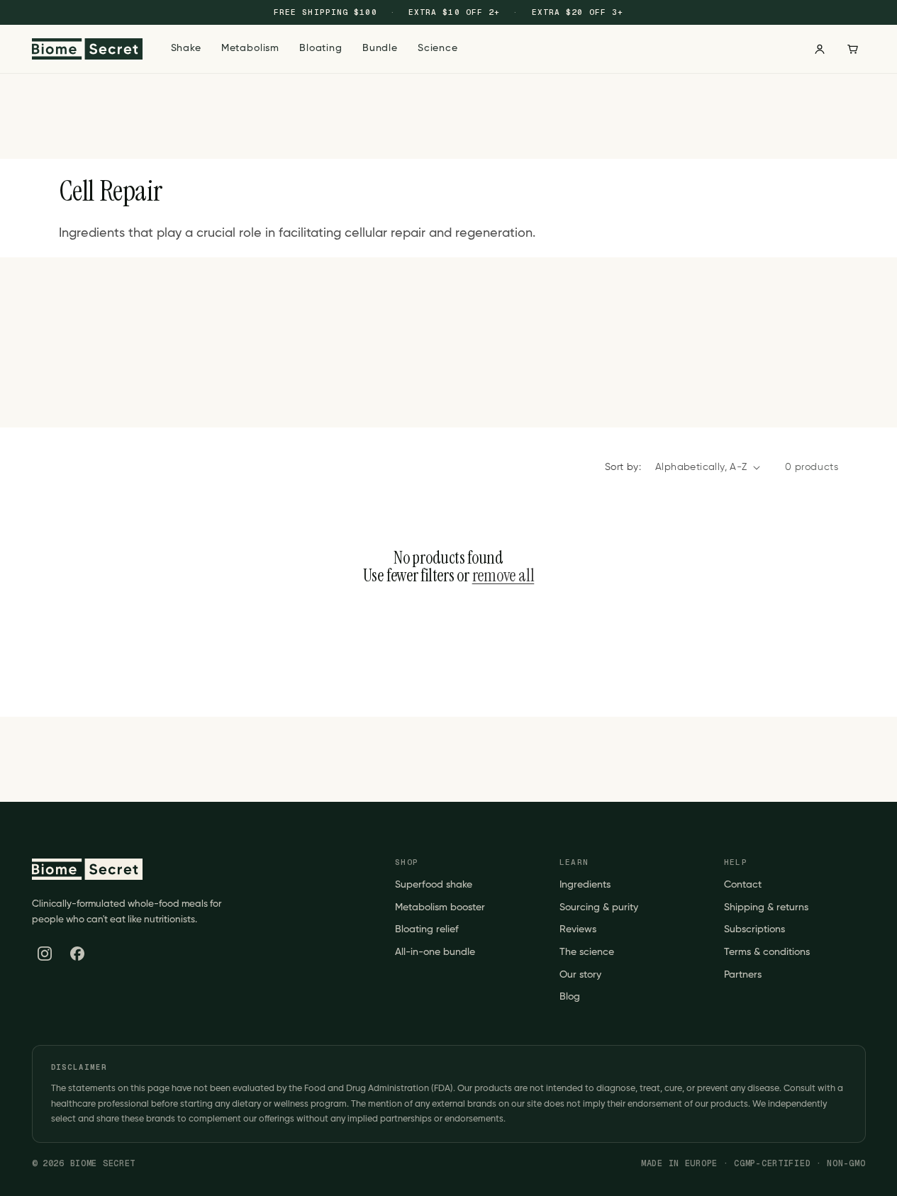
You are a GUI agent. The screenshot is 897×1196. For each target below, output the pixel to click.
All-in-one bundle (435, 952)
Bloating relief (427, 929)
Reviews (577, 929)
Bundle (380, 48)
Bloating (320, 48)
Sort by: (623, 467)
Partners (743, 975)
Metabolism (250, 48)
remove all (503, 576)
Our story (580, 975)
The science (586, 952)
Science (438, 48)
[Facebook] (77, 953)
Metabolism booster (440, 907)
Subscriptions (754, 929)
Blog (569, 997)
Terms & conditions (767, 952)
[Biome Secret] (87, 49)
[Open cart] (852, 48)
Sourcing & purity (598, 907)
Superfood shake (433, 885)
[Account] (819, 48)
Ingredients (585, 885)
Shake (186, 48)
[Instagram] (44, 953)
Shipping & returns (766, 907)
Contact (743, 885)
